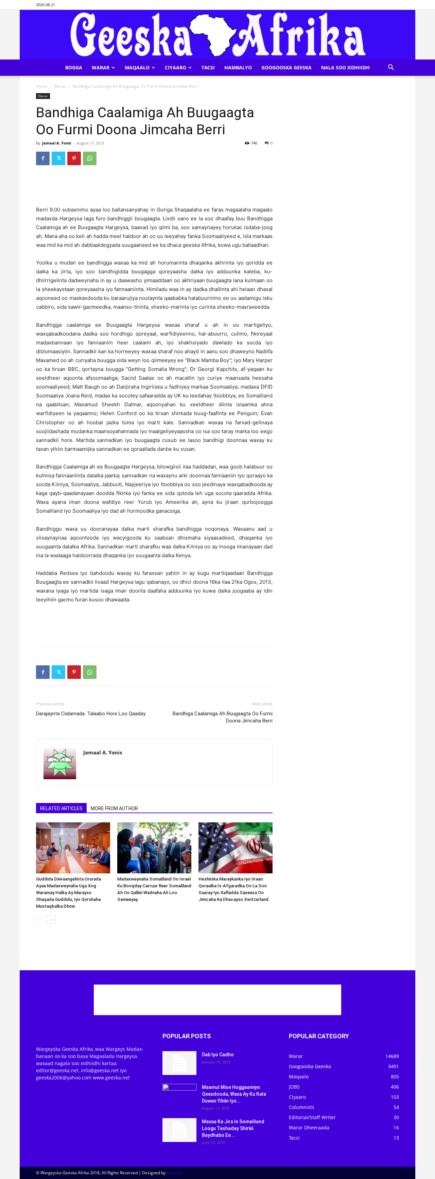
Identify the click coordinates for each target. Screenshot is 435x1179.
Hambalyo (238, 67)
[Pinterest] (74, 158)
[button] (391, 68)
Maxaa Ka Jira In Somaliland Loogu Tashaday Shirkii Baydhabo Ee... (233, 1128)
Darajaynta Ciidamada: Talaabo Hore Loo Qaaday (90, 714)
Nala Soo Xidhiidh (345, 67)
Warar (100, 67)
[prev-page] (40, 920)
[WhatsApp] (90, 158)
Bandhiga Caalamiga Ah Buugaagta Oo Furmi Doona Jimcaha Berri (223, 717)
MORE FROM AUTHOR (114, 808)
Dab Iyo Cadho (218, 1054)
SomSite (174, 1173)
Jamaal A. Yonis (56, 143)
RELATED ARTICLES (61, 808)
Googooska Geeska (286, 67)
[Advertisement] (154, 188)
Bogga (73, 67)
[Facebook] (43, 158)
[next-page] (51, 920)
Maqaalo (137, 67)
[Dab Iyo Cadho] (179, 1063)
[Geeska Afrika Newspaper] (217, 34)
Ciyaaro (175, 67)
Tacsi (208, 67)
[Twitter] (58, 158)
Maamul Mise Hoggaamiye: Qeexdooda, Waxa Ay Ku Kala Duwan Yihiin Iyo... (234, 1094)
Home (42, 86)
